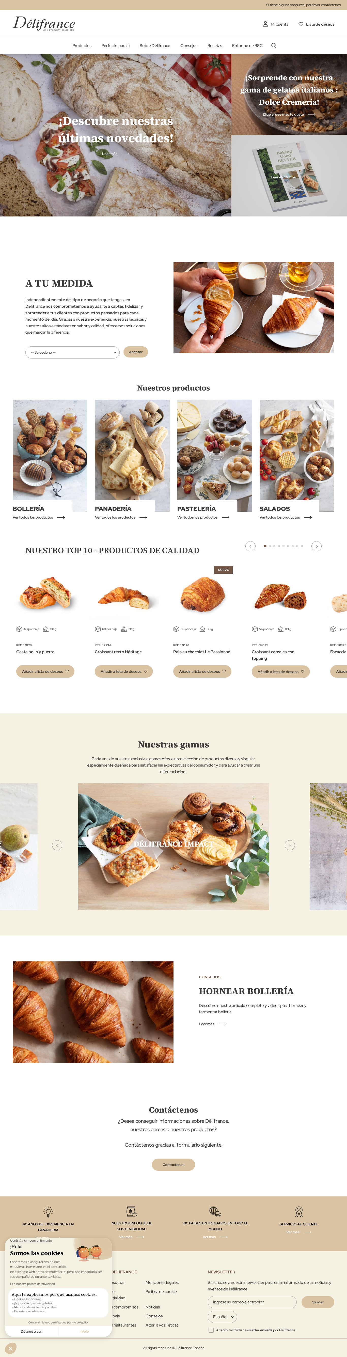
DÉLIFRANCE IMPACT (174, 844)
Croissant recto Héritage (118, 651)
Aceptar (136, 352)
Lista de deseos (320, 24)
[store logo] (44, 23)
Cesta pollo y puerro (35, 651)
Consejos (188, 45)
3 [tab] (274, 546)
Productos (81, 45)
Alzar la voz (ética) (162, 1325)
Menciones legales (162, 1282)
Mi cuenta (279, 24)
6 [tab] (288, 546)
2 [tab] (270, 546)
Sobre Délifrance (155, 45)
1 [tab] (265, 546)
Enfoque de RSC (247, 45)
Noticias (153, 1307)
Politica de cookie (161, 1291)
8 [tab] (297, 546)
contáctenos (331, 5)
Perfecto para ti (116, 45)
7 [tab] (293, 546)
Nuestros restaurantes (116, 1325)
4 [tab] (279, 546)
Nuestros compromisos (117, 1307)
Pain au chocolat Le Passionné (201, 651)
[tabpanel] (123, 623)
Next (316, 546)
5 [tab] (283, 546)
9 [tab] (302, 546)
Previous (250, 546)
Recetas (215, 45)
